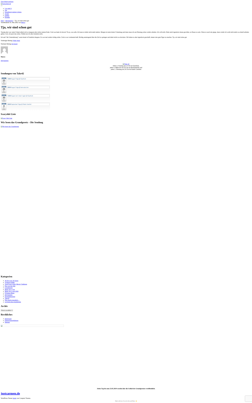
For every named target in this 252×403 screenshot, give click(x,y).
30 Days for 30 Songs (11, 281)
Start (2, 21)
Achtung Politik (10, 282)
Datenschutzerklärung (11, 320)
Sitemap (7, 322)
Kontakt (7, 17)
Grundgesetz (9, 288)
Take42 (7, 298)
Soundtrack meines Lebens (13, 12)
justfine (7, 15)
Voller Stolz (16, 40)
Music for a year (10, 289)
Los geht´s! (8, 8)
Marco (23, 22)
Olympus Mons (9, 293)
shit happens (9, 21)
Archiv (7, 14)
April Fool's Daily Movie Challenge (16, 284)
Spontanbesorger (10, 296)
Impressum (8, 319)
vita (6, 10)
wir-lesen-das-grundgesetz (13, 302)
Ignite (14, 398)
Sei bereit (14, 44)
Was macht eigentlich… (12, 300)
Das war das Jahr (10, 286)
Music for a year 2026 (11, 291)
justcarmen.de (10, 393)
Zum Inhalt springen (7, 1)
